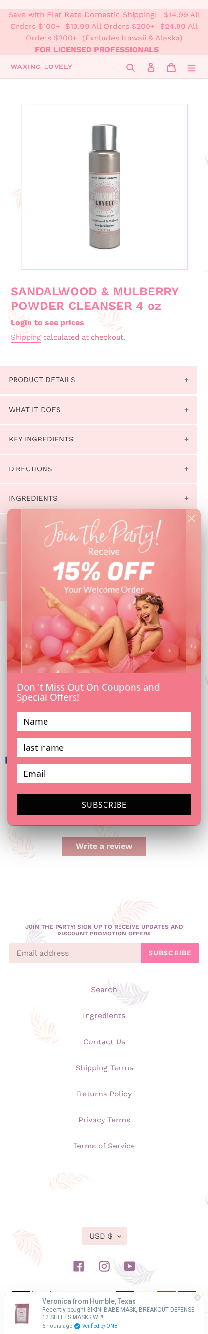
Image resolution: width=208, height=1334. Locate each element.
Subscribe (104, 805)
